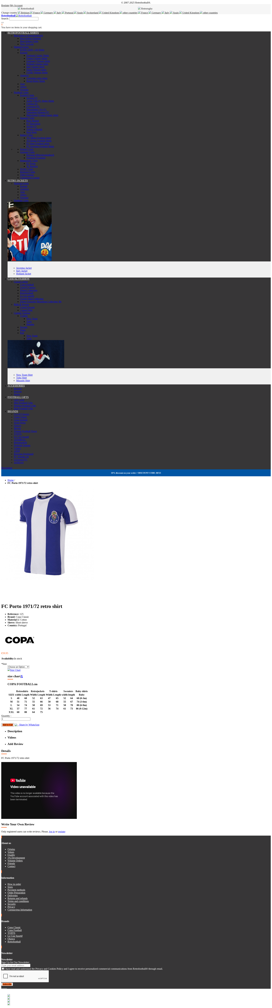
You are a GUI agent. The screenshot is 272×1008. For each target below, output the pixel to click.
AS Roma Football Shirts (38, 140)
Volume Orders (15, 860)
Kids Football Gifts (23, 408)
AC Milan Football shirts (38, 138)
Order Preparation (16, 892)
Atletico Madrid (34, 129)
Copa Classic (20, 417)
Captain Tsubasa (22, 313)
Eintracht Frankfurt (35, 157)
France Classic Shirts (36, 58)
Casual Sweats (27, 307)
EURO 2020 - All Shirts (32, 49)
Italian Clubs (26, 135)
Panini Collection (28, 290)
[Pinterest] (6, 987)
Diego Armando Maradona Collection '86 (40, 301)
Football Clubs (21, 92)
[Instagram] (4, 987)
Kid (22, 333)
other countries (129, 12)
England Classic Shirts (37, 55)
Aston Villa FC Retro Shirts (40, 101)
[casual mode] (36, 366)
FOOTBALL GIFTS (18, 397)
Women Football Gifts (25, 405)
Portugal (69, 12)
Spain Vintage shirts (36, 69)
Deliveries (13, 895)
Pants (23, 330)
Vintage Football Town (25, 431)
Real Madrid (32, 121)
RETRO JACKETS (18, 180)
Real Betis (31, 132)
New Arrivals (27, 44)
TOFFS (18, 434)
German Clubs (27, 152)
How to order (14, 884)
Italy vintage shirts (35, 67)
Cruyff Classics (27, 287)
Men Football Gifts (23, 402)
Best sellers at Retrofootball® (28, 35)
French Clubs (27, 149)
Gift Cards (19, 400)
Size (4, 664)
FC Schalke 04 (21, 456)
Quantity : (6, 716)
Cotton (17, 448)
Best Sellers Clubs (29, 41)
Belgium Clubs (27, 172)
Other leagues (27, 174)
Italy (59, 12)
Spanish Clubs (27, 118)
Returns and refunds (18, 898)
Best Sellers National (30, 38)
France (37, 12)
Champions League (30, 177)
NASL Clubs (26, 169)
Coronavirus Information (20, 909)
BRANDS (13, 411)
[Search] (2, 22)
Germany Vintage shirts (38, 61)
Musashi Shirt (23, 380)
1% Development (16, 857)
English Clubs (27, 95)
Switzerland (92, 12)
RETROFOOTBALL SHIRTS (23, 32)
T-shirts (24, 315)
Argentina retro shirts (36, 78)
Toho (29, 321)
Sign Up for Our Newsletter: (15, 962)
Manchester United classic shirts (42, 115)
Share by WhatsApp (28, 724)
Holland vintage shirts (37, 64)
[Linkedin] (5, 987)
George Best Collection (31, 298)
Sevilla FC (31, 126)
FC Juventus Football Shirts (40, 146)
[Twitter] (3, 987)
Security (12, 904)
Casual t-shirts (21, 281)
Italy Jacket (21, 270)
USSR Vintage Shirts (37, 72)
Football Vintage (22, 445)
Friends (11, 863)
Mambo (30, 324)
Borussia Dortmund (23, 454)
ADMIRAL (20, 439)
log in (52, 831)
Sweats (23, 327)
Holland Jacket (23, 273)
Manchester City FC (36, 109)
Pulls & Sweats (21, 304)
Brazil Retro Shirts (35, 81)
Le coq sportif (27, 296)
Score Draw (20, 422)
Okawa (17, 425)
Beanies (18, 388)
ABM (17, 451)
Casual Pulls (26, 310)
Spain (79, 12)
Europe (23, 52)
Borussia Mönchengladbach (40, 155)
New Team (31, 318)
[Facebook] (2, 987)
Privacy (11, 907)
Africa (23, 86)
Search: (5, 18)
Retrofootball (26, 293)
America (24, 75)
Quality (11, 855)
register (61, 831)
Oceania (24, 89)
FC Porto (31, 163)
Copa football (27, 284)
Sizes (10, 887)
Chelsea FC (32, 103)
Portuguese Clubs (29, 160)
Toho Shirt (21, 377)
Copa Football (15, 930)
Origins (11, 849)
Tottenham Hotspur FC (37, 112)
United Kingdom (111, 12)
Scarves (18, 391)
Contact (11, 866)
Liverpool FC (33, 106)
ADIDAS (19, 462)
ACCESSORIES (16, 385)
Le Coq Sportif (21, 437)
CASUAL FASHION (18, 279)
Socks (17, 394)
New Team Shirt (24, 375)
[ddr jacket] (30, 260)
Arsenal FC (32, 98)
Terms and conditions (18, 901)
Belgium (25, 12)
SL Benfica (32, 166)
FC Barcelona (33, 123)
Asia (22, 84)
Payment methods (16, 889)
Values (11, 852)
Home (11, 480)
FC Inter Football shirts (37, 143)
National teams (21, 47)
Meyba (17, 428)
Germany (48, 12)
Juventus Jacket (24, 268)
